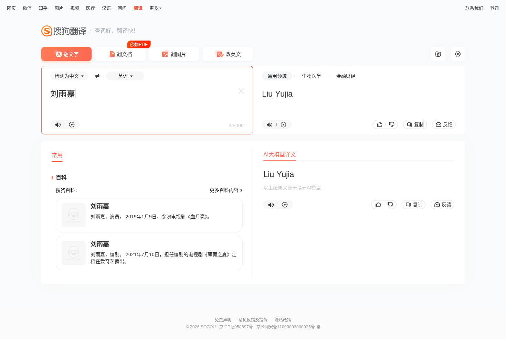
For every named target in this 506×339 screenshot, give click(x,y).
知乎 (43, 8)
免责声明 (223, 320)
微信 (27, 8)
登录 (494, 8)
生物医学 (311, 76)
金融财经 (346, 76)
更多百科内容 (224, 190)
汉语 (106, 8)
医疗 (90, 8)
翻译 (138, 8)
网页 (11, 8)
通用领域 (277, 76)
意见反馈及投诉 (253, 320)
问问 (122, 8)
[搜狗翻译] (63, 31)
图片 (58, 8)
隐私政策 (283, 320)
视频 (74, 8)
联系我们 (474, 8)
